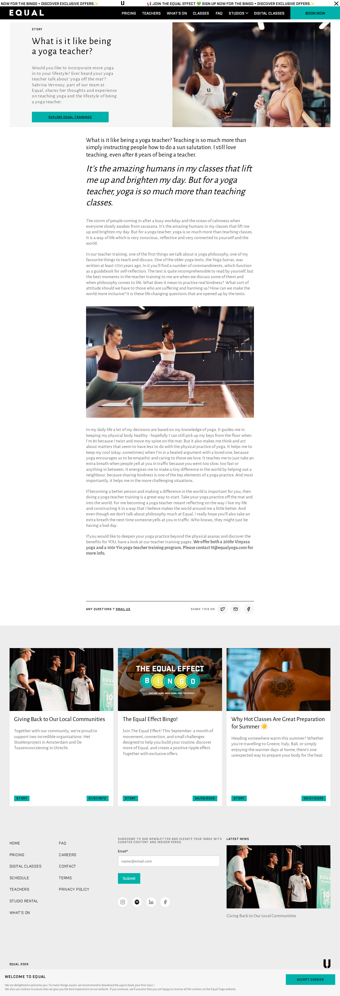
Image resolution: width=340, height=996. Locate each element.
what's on (177, 13)
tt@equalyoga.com (229, 547)
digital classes (269, 13)
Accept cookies (310, 979)
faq (219, 13)
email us (123, 609)
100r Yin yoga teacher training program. (144, 547)
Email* (123, 851)
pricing (129, 13)
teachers (151, 13)
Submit (129, 878)
